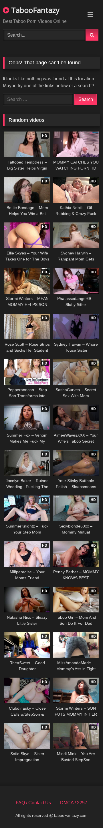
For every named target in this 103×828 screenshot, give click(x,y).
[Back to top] (85, 811)
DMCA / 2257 (73, 802)
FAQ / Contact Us (33, 802)
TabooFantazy (34, 10)
